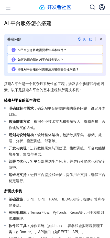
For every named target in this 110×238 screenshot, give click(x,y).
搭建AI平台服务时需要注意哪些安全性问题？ (48, 69)
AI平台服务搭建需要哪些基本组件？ (42, 49)
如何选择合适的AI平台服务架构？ (40, 59)
